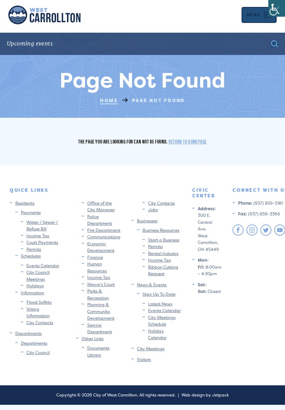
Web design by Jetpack (205, 395)
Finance (95, 257)
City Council (38, 352)
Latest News (160, 304)
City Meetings (150, 349)
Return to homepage (188, 141)
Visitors (144, 359)
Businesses (147, 221)
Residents (24, 203)
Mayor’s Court (101, 284)
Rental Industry (163, 253)
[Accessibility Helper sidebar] (276, 8)
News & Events (151, 285)
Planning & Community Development (100, 311)
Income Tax (37, 236)
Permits (33, 249)
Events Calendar (42, 266)
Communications (103, 237)
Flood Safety (39, 302)
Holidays (35, 286)
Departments (28, 333)
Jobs (153, 210)
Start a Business (163, 240)
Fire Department (103, 230)
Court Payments (42, 242)
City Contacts (39, 323)
